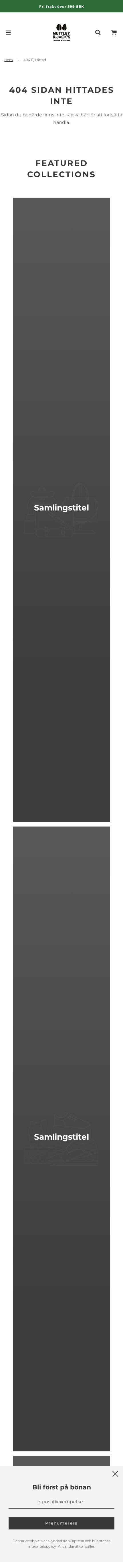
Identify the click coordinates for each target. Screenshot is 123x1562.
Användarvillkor (71, 1546)
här (84, 115)
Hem (8, 60)
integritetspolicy (42, 1546)
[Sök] (98, 32)
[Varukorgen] (114, 32)
